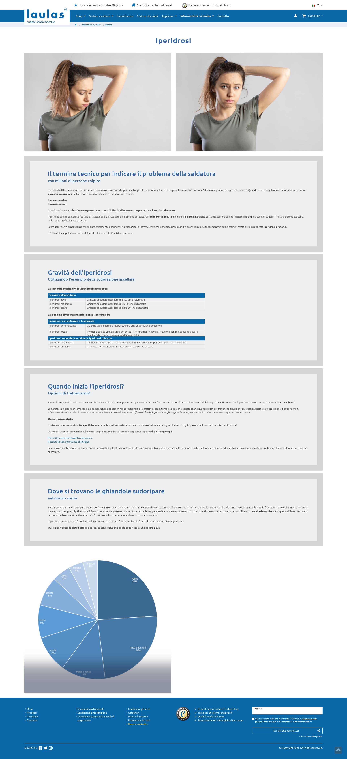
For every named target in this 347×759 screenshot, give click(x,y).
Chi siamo (32, 716)
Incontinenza (125, 16)
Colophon (133, 712)
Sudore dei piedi (147, 16)
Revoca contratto (138, 724)
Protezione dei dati (139, 720)
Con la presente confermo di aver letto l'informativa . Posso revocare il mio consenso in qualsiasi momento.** (286, 720)
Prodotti (32, 712)
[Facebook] (40, 747)
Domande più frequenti (91, 708)
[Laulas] (47, 15)
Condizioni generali (139, 708)
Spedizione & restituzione (92, 712)
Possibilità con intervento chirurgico (68, 441)
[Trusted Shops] (183, 713)
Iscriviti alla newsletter (286, 730)
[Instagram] (50, 747)
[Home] (76, 24)
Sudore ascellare (99, 16)
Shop (79, 16)
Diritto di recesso (138, 716)
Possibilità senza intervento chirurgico (70, 437)
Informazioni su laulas (195, 16)
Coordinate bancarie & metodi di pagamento (96, 718)
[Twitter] (45, 747)
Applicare (168, 16)
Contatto (223, 16)
